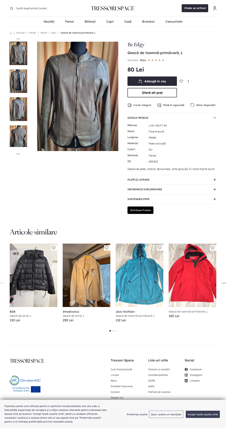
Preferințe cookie (137, 414)
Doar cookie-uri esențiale (166, 414)
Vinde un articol (195, 8)
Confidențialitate (158, 375)
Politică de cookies (159, 392)
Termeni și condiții (159, 369)
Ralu (143, 60)
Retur (114, 380)
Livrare (115, 375)
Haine (43, 32)
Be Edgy (135, 45)
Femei (32, 32)
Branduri (148, 21)
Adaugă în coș (155, 81)
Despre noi (117, 397)
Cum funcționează (121, 369)
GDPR (151, 380)
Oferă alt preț (152, 93)
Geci (53, 32)
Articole (20, 32)
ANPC (151, 386)
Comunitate (173, 21)
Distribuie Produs (140, 210)
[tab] (110, 331)
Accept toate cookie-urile (203, 414)
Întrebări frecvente (122, 386)
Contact (115, 392)
